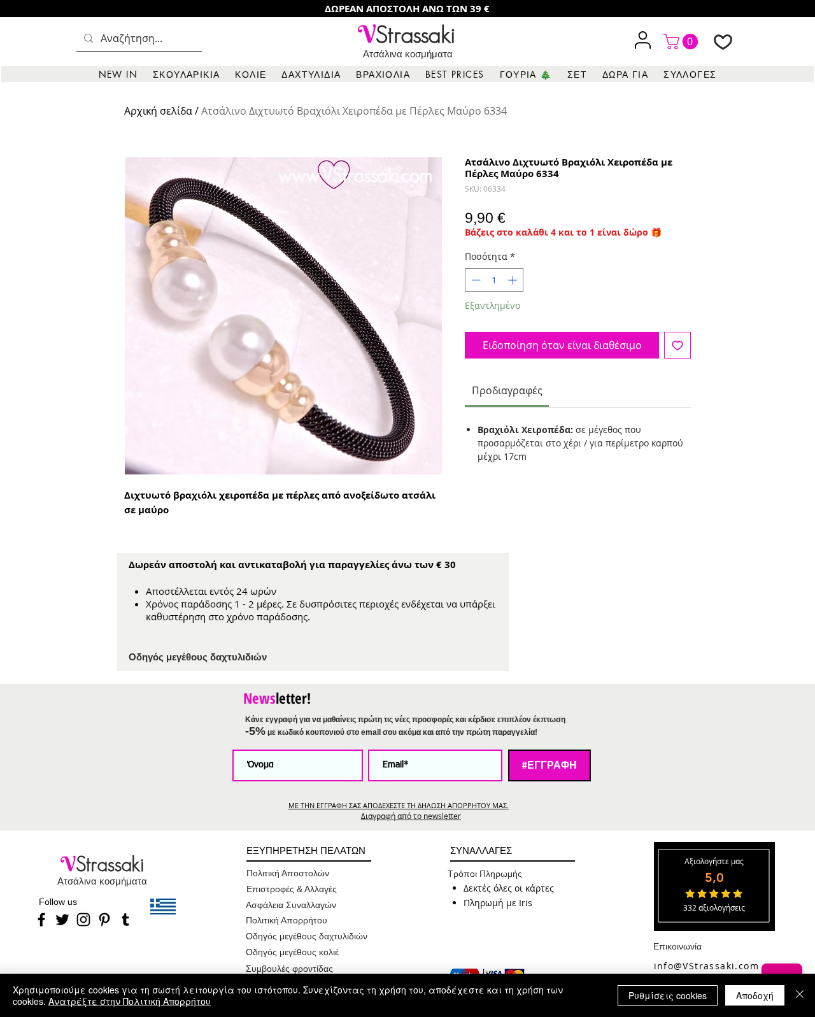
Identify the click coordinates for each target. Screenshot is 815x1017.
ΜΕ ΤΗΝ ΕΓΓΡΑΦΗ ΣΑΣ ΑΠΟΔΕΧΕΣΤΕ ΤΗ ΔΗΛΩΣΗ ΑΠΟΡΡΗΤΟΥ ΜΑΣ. (398, 805)
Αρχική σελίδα (158, 111)
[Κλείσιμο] (799, 995)
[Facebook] (41, 919)
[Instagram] (83, 919)
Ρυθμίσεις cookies (667, 995)
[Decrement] (475, 280)
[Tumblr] (125, 919)
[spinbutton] (494, 280)
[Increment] (513, 280)
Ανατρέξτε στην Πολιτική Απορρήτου (129, 1001)
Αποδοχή (755, 995)
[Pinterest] (104, 919)
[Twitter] (62, 919)
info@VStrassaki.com (707, 966)
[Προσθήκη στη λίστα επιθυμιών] (677, 345)
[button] (186, 74)
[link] (682, 41)
